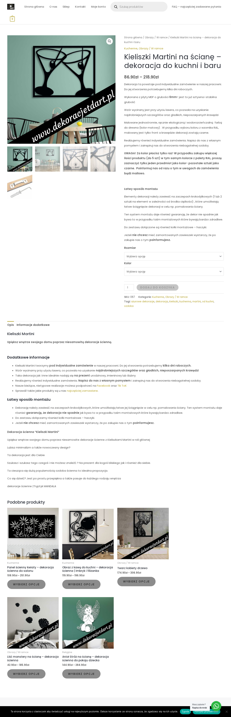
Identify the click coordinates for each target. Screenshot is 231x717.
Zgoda (185, 711)
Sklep (66, 6)
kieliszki (173, 301)
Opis (10, 325)
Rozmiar (130, 248)
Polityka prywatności (207, 711)
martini (196, 301)
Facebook (103, 386)
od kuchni (208, 301)
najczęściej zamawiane (82, 391)
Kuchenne (131, 48)
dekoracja (162, 301)
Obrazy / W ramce (156, 37)
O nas (53, 6)
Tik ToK (122, 386)
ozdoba (129, 306)
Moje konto (98, 6)
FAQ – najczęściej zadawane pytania (196, 6)
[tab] (10, 325)
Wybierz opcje (26, 584)
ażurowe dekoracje (142, 301)
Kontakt (80, 6)
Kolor (127, 263)
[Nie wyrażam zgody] (226, 711)
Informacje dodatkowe (33, 325)
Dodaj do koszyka (157, 287)
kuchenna (185, 301)
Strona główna (34, 6)
